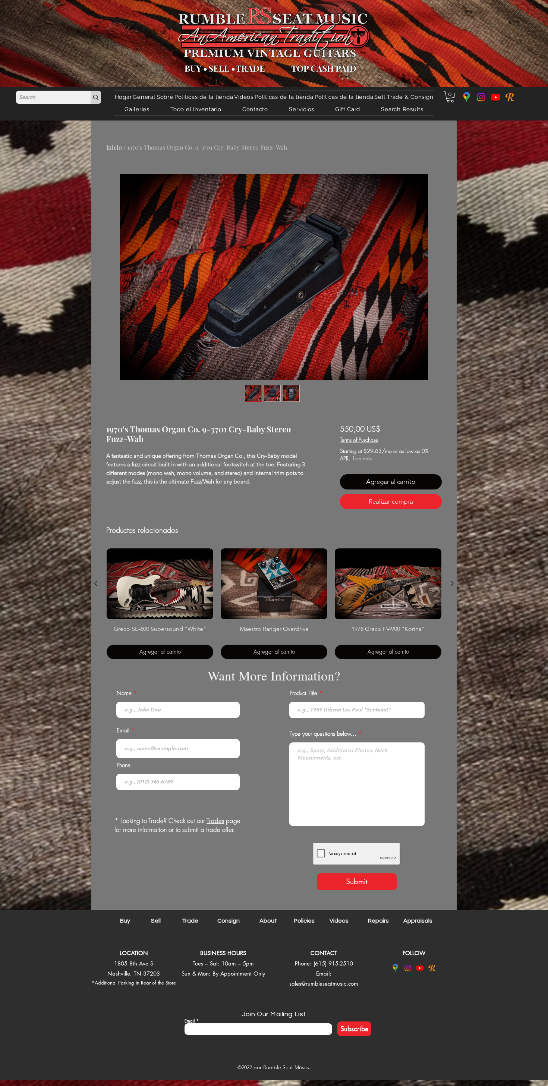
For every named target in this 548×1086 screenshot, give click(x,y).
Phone (123, 765)
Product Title (303, 693)
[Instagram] (481, 97)
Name (124, 693)
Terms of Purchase (359, 439)
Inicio (114, 147)
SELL (218, 68)
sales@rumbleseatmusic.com (323, 983)
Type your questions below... (323, 734)
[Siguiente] (452, 583)
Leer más (388, 458)
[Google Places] (466, 97)
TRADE (250, 68)
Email (123, 730)
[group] (274, 604)
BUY (193, 68)
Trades (215, 820)
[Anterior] (95, 583)
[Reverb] (510, 97)
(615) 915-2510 (333, 963)
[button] (404, 97)
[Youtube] (495, 97)
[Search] (96, 97)
